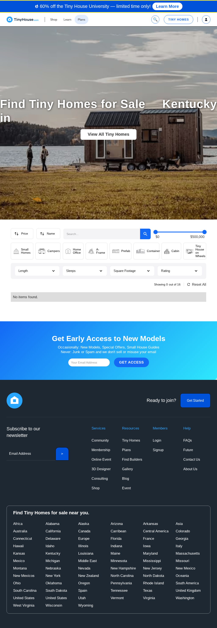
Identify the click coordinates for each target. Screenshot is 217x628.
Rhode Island (153, 583)
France (148, 539)
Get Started (195, 400)
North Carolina (122, 576)
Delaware (53, 539)
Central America (155, 531)
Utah (82, 598)
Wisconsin (54, 605)
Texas (147, 591)
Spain (82, 591)
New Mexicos (24, 576)
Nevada (84, 568)
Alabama (52, 524)
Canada (84, 531)
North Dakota (153, 576)
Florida (116, 539)
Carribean (118, 531)
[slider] (155, 232)
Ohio (17, 583)
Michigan (53, 561)
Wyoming (85, 605)
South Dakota (56, 591)
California (53, 531)
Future (188, 450)
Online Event (101, 459)
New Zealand (88, 576)
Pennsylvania (121, 583)
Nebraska (53, 568)
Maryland (150, 553)
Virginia (149, 598)
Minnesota (119, 561)
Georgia (182, 539)
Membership (101, 450)
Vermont (117, 598)
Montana (20, 568)
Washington (185, 598)
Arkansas (150, 524)
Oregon (84, 583)
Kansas (19, 553)
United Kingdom (188, 591)
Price (24, 233)
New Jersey (152, 568)
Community (100, 440)
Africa (17, 524)
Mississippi (152, 561)
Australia (20, 531)
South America (187, 583)
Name (51, 233)
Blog (125, 478)
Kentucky (53, 553)
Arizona (117, 524)
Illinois (83, 546)
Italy (179, 546)
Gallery (127, 469)
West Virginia (23, 605)
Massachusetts (188, 553)
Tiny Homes (131, 440)
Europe (83, 539)
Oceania (182, 576)
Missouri (182, 561)
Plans (126, 450)
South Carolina (24, 591)
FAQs (187, 440)
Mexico (19, 561)
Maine (115, 553)
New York (53, 576)
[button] (37, 271)
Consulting (100, 478)
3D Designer (101, 469)
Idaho (50, 546)
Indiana (116, 546)
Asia (179, 524)
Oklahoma (54, 583)
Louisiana (85, 553)
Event (126, 488)
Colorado (183, 531)
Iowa (146, 546)
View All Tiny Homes (108, 134)
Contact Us (191, 459)
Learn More (167, 6)
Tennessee (119, 591)
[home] (22, 19)
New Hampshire (123, 568)
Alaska (83, 524)
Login (157, 440)
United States (24, 598)
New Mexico (185, 568)
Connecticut (22, 539)
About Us (190, 469)
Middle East (87, 561)
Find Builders (132, 459)
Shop (96, 488)
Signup (158, 450)
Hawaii (18, 546)
